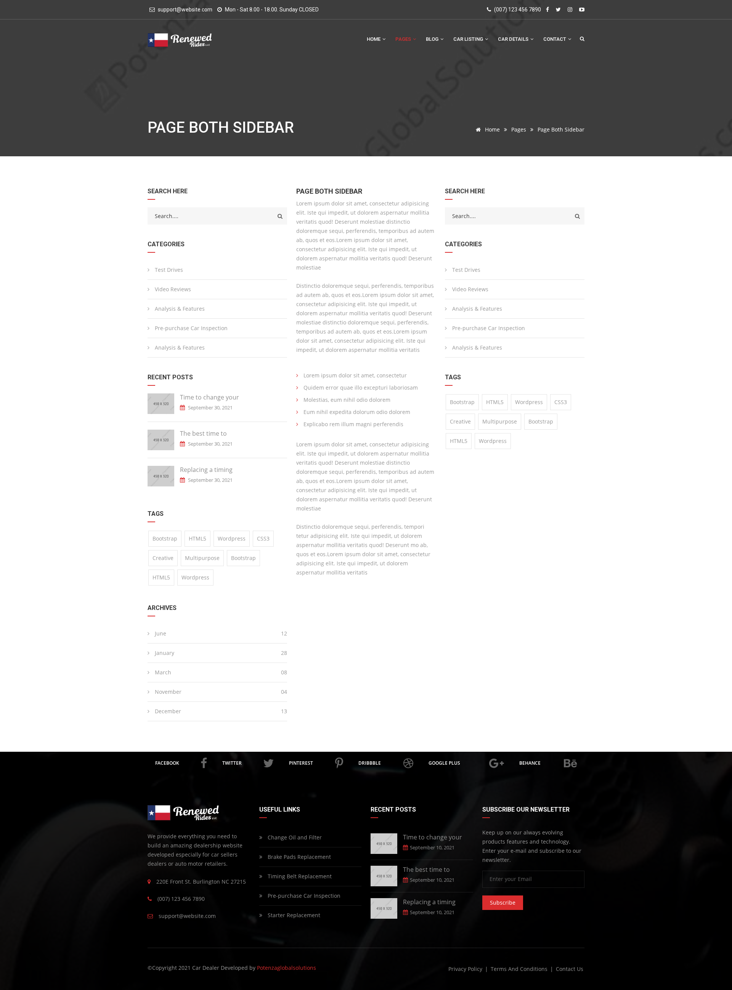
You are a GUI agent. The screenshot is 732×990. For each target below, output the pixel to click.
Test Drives (168, 269)
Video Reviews (172, 289)
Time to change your (209, 397)
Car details (514, 39)
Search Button (582, 38)
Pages (403, 39)
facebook (167, 763)
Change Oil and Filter (294, 837)
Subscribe (502, 902)
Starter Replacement (293, 915)
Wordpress (232, 538)
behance (530, 763)
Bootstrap (164, 538)
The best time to (203, 433)
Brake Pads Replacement (298, 856)
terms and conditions (520, 968)
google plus (444, 763)
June (220, 633)
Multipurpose (202, 558)
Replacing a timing (206, 469)
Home (374, 39)
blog (433, 39)
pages (518, 129)
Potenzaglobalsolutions (286, 967)
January (220, 652)
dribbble (369, 763)
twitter (232, 763)
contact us (569, 968)
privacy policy (466, 968)
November (220, 691)
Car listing (468, 39)
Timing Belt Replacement (299, 876)
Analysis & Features (179, 308)
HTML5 (197, 538)
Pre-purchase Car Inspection (190, 328)
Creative (162, 558)
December (220, 711)
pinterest (301, 763)
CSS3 (263, 538)
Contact (555, 39)
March (220, 672)
